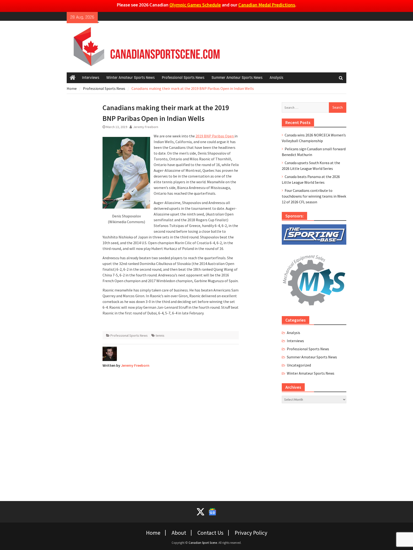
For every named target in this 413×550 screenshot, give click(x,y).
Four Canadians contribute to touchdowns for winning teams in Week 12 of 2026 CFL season (314, 196)
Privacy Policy (251, 533)
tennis (160, 335)
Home (153, 533)
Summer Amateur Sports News (237, 77)
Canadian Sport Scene (203, 543)
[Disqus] (171, 431)
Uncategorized (299, 365)
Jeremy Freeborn (145, 127)
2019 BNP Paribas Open (215, 136)
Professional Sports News (183, 77)
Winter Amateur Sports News (130, 77)
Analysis (276, 77)
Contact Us (210, 533)
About (179, 533)
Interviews (90, 77)
